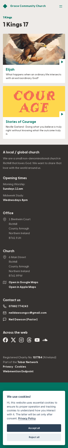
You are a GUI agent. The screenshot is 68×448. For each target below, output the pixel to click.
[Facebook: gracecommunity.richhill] (5, 341)
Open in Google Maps (23, 282)
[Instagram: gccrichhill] (21, 341)
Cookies (20, 366)
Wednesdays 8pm (15, 200)
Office (8, 213)
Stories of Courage (21, 122)
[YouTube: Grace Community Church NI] (37, 341)
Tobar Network (27, 362)
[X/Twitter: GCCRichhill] (13, 341)
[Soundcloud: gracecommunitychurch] (45, 341)
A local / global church (21, 152)
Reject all (34, 437)
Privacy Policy (27, 418)
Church (8, 251)
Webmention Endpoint (18, 371)
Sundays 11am (13, 188)
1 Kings (7, 17)
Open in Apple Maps (22, 287)
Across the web (15, 332)
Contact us (11, 300)
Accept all (34, 428)
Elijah (10, 69)
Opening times (15, 178)
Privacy (8, 366)
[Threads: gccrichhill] (29, 341)
